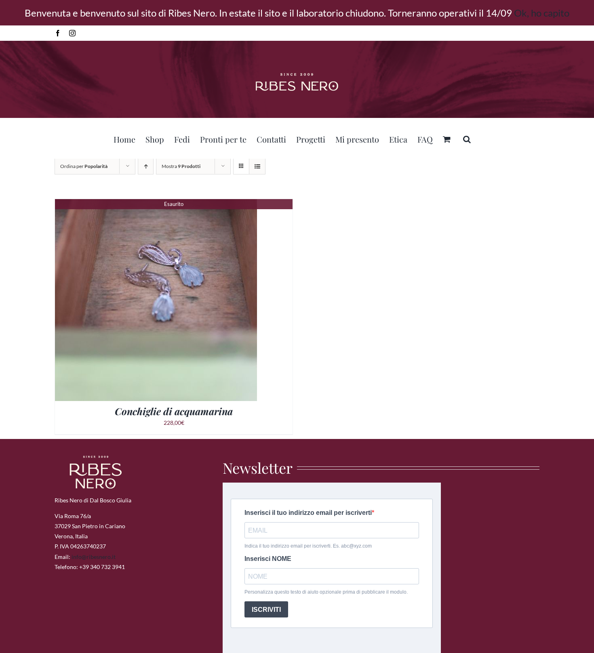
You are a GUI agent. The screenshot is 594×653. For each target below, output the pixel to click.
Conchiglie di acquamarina (174, 411)
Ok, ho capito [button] (541, 13)
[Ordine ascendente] (146, 166)
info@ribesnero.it (94, 556)
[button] (467, 138)
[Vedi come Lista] (257, 166)
